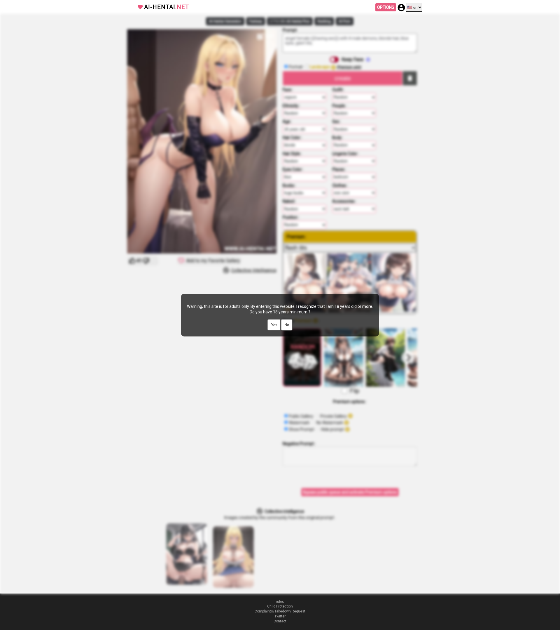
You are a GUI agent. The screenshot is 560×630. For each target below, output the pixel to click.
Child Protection (280, 606)
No (286, 325)
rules (280, 602)
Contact (280, 621)
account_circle (401, 7)
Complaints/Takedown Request (280, 611)
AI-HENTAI (166, 7)
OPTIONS (385, 7)
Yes (274, 325)
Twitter (280, 616)
